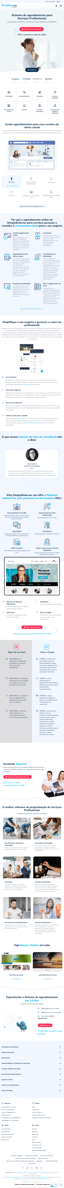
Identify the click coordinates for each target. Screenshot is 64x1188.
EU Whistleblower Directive (43, 1179)
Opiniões (34, 1129)
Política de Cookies (43, 1158)
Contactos (35, 1137)
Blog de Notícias (36, 1142)
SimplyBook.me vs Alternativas (10, 1120)
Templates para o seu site (31, 186)
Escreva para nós (37, 1145)
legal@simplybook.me (43, 1177)
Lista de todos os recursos (9, 1107)
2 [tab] (33, 483)
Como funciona (6, 1131)
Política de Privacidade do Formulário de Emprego (20, 1161)
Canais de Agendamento (8, 1112)
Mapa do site (5, 1139)
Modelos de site (6, 1115)
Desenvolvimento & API (38, 1115)
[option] (32, 155)
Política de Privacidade (46, 1155)
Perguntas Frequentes (8, 1134)
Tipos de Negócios (37, 1112)
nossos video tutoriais (31, 423)
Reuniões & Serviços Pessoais (11, 1074)
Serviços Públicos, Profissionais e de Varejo (16, 1063)
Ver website (15, 979)
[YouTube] (37, 1168)
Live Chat (20, 418)
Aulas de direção (7, 1090)
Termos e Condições (16, 1155)
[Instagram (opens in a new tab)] (41, 1168)
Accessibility (32, 1163)
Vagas (33, 1139)
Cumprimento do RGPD (31, 1155)
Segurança (40, 1161)
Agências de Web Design (39, 1150)
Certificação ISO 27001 (51, 1161)
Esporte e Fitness (7, 1080)
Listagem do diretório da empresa (41, 1117)
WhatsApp (27, 384)
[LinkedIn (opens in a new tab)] (32, 1168)
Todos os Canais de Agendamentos (31, 206)
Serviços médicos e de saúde (11, 1069)
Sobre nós (35, 1131)
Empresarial (35, 1109)
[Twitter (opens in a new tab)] (27, 1168)
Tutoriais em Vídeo (7, 1137)
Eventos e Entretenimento (10, 1085)
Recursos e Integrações (8, 1109)
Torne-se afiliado (36, 1147)
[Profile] (56, 5)
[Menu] (61, 6)
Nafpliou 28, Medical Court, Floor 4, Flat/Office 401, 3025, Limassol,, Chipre (34, 1172)
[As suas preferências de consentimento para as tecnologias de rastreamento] (61, 1185)
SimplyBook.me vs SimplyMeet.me (11, 1117)
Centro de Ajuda (6, 1129)
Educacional (6, 1058)
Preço (33, 1107)
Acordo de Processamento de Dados (26, 1158)
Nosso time (35, 1134)
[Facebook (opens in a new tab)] (23, 1168)
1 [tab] (30, 483)
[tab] (11, 182)
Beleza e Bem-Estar (8, 1052)
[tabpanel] (32, 464)
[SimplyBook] (9, 6)
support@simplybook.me (15, 1177)
